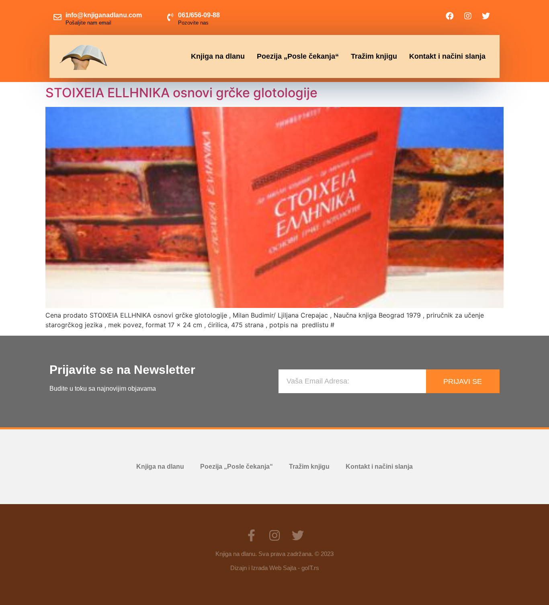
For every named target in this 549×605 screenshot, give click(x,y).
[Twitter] (486, 16)
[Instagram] (468, 16)
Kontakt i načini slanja (447, 56)
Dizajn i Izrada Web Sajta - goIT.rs (274, 567)
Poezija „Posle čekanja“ (298, 56)
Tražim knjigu (374, 56)
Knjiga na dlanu (218, 56)
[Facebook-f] (251, 535)
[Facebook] (450, 16)
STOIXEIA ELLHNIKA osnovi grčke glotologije (181, 92)
